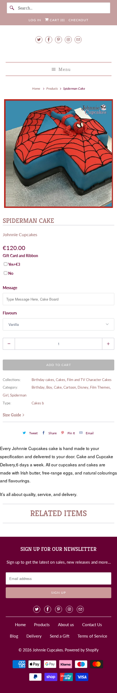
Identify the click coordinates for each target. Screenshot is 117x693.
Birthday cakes (43, 379)
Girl (5, 395)
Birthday (38, 387)
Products (52, 88)
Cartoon (69, 387)
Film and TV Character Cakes (89, 379)
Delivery (34, 635)
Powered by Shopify (81, 650)
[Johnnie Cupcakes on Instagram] (68, 39)
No (10, 273)
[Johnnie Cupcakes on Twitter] (38, 39)
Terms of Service (92, 635)
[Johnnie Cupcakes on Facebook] (48, 39)
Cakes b (38, 403)
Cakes (60, 379)
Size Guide (12, 415)
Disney (83, 387)
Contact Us (92, 624)
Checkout (78, 20)
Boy (49, 387)
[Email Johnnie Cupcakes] (78, 39)
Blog (14, 635)
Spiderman (18, 395)
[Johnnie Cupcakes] (59, 52)
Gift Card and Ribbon (20, 255)
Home (20, 624)
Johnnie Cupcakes (20, 234)
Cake (58, 387)
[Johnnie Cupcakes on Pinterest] (58, 39)
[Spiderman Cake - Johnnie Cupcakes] (58, 153)
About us (66, 624)
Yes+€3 (14, 264)
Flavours (10, 313)
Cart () (57, 20)
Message (10, 287)
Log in (35, 20)
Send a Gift (59, 635)
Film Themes (100, 387)
